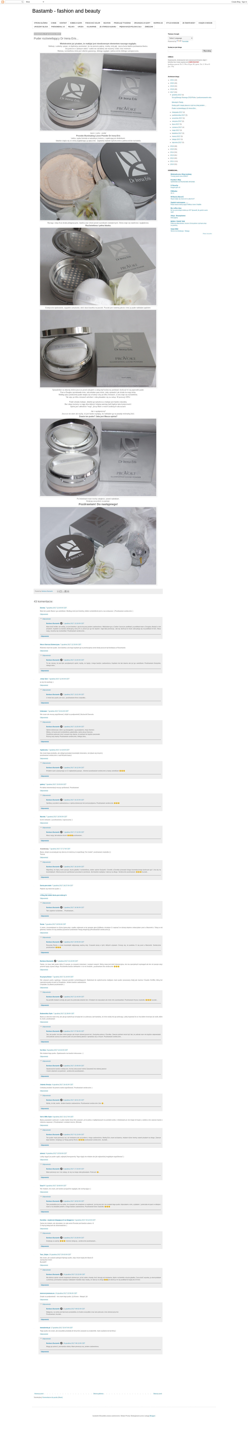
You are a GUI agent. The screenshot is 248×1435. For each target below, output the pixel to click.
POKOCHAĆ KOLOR (92, 23)
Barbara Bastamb (52, 623)
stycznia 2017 (177, 142)
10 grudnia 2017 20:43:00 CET (60, 1254)
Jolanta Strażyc (46, 1084)
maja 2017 (176, 130)
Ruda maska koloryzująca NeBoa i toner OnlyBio (186, 204)
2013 (172, 155)
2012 (172, 158)
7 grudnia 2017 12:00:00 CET (56, 608)
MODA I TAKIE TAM (178, 221)
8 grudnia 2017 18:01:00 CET (73, 1100)
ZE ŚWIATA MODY (189, 23)
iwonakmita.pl (45, 1328)
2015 (172, 149)
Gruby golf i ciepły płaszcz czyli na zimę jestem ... (189, 105)
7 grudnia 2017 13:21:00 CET (73, 694)
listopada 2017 (177, 112)
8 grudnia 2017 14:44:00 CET (57, 1050)
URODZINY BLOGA (41, 27)
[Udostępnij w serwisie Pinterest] (68, 591)
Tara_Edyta (44, 1254)
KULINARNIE (91, 27)
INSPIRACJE (158, 23)
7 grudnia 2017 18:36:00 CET (73, 907)
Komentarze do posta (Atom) (52, 1397)
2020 (172, 83)
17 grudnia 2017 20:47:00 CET (62, 1328)
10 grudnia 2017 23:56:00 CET (66, 1293)
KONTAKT (63, 23)
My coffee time (176, 208)
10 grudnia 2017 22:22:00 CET (74, 1274)
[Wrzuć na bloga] (60, 591)
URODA (80, 27)
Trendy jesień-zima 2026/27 (179, 176)
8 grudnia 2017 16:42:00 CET (62, 1084)
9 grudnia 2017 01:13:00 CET (73, 1134)
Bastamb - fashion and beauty (66, 11)
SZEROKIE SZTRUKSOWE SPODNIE (183, 182)
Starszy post (157, 1394)
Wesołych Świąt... (178, 102)
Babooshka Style (46, 1013)
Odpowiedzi (46, 619)
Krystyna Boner (46, 977)
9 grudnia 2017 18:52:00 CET (73, 1201)
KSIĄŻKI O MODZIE (205, 23)
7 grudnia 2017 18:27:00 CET (62, 885)
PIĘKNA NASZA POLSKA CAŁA (130, 27)
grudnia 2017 (177, 95)
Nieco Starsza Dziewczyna (50, 644)
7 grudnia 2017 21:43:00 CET (73, 997)
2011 (172, 161)
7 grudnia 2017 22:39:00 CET (63, 1013)
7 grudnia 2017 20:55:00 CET (73, 942)
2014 (172, 152)
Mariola (42, 817)
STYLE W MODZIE (172, 23)
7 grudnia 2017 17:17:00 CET (59, 849)
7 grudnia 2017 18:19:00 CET (73, 867)
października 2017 (178, 115)
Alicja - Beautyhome (178, 216)
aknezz (42, 1153)
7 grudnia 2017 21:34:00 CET (63, 977)
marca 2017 (176, 136)
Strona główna (98, 1394)
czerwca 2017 (177, 127)
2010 (172, 164)
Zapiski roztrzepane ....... (179, 202)
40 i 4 (172, 193)
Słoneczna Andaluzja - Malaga (180, 231)
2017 (172, 92)
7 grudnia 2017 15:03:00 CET (55, 784)
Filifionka (174, 191)
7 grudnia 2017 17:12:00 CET (73, 832)
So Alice (43, 1050)
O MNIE (53, 23)
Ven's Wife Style (46, 1117)
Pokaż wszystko (207, 233)
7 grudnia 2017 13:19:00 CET (73, 623)
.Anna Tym (44, 679)
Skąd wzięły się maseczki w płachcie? (183, 199)
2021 (172, 80)
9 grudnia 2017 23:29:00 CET (73, 1238)
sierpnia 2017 (177, 121)
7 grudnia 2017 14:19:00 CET (59, 750)
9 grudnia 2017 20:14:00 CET (85, 1220)
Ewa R (42, 1186)
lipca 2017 (176, 124)
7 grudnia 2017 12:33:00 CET (70, 644)
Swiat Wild (174, 229)
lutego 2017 (176, 139)
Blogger (152, 1416)
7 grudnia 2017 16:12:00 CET (73, 768)
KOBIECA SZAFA (76, 23)
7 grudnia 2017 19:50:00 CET (55, 924)
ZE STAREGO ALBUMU (108, 27)
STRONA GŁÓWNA (41, 23)
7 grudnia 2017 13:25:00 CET (73, 727)
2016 (172, 146)
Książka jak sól (175, 187)
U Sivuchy (174, 185)
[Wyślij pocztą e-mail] (58, 591)
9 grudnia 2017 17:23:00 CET (73, 1169)
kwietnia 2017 (177, 133)
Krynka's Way (176, 180)
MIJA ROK (107, 23)
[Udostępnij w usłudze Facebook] (65, 591)
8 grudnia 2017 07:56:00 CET (73, 1031)
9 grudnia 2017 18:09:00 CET (55, 1186)
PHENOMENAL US (58, 27)
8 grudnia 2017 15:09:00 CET (73, 1066)
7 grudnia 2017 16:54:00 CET (56, 817)
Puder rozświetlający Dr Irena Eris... (184, 108)
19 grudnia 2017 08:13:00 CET (74, 1343)
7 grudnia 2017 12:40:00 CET (59, 679)
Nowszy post (38, 1394)
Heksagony (174, 217)
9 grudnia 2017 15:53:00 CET (56, 1153)
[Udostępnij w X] (63, 591)
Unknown (43, 711)
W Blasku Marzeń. (177, 197)
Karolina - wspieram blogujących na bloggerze (57, 1220)
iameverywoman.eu (47, 1293)
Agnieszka (44, 750)
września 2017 (177, 118)
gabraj (42, 784)
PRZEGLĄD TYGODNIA (122, 23)
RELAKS (71, 27)
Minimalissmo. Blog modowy (181, 174)
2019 (172, 86)
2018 (172, 89)
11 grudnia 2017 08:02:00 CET (74, 1309)
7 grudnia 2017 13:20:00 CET (73, 660)
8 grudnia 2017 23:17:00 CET (63, 1117)
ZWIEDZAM (149, 27)
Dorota (42, 608)
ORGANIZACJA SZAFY (142, 23)
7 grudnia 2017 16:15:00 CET (73, 800)
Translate (185, 41)
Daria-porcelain (45, 885)
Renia (42, 924)
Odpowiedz (44, 614)
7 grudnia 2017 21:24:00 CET (67, 961)
